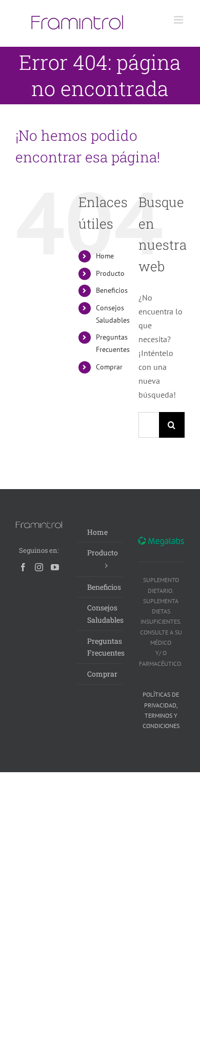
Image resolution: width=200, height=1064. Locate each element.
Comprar (109, 366)
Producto (110, 273)
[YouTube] (55, 567)
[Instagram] (39, 567)
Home (105, 255)
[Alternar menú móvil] (179, 19)
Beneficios (112, 290)
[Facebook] (23, 567)
